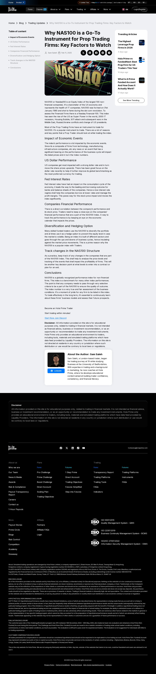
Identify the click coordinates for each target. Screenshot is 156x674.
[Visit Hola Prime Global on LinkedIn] (72, 448)
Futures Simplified (73, 487)
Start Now (50, 318)
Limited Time (85, 2)
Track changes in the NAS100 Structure (22, 61)
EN (127, 9)
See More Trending (131, 100)
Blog (21, 23)
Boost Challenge (44, 482)
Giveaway (13, 554)
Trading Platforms (102, 477)
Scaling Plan (42, 492)
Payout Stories (15, 525)
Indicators (98, 492)
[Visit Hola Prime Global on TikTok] (78, 448)
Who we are (14, 467)
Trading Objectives (45, 496)
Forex (30, 9)
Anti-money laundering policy (93, 665)
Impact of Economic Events (22, 37)
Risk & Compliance (17, 487)
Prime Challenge (44, 477)
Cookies (109, 665)
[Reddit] (103, 52)
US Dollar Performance (19, 42)
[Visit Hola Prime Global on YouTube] (83, 448)
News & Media (15, 477)
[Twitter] (83, 52)
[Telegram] (109, 52)
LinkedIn (58, 371)
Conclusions (15, 68)
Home (11, 2)
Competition (14, 544)
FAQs (96, 487)
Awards (12, 482)
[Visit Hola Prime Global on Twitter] (66, 448)
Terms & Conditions (63, 665)
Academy (13, 549)
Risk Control (14, 539)
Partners (41, 525)
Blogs (11, 534)
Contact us (14, 504)
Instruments (127, 477)
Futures (41, 9)
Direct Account (44, 487)
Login (39, 534)
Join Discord (60, 318)
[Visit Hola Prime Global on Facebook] (60, 448)
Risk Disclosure (76, 665)
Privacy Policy (49, 665)
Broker (19, 2)
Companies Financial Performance (25, 51)
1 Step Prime (71, 472)
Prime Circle (14, 530)
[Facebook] (96, 52)
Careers (12, 499)
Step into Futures (73, 492)
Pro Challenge (43, 472)
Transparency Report (104, 472)
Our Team (13, 472)
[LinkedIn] (90, 52)
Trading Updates (36, 23)
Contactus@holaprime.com (137, 448)
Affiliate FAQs (43, 530)
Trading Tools (100, 482)
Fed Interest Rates (18, 46)
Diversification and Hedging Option (25, 56)
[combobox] (125, 9)
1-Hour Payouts (16, 509)
